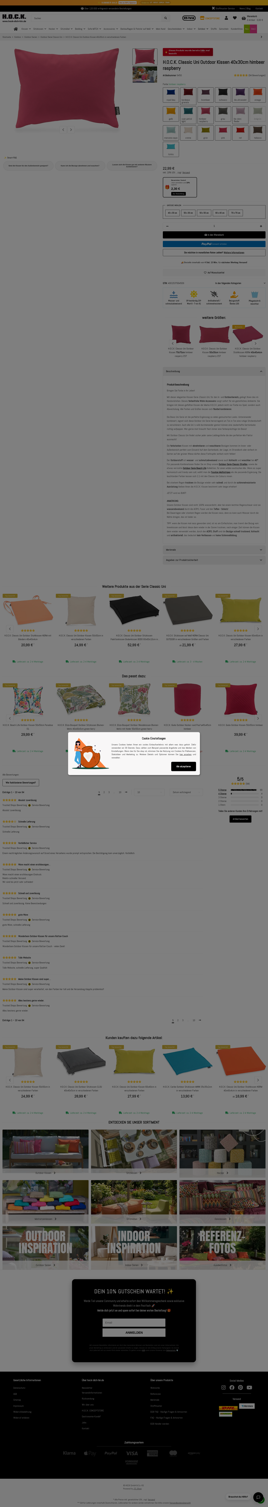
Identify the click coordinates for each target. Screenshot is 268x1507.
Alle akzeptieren (183, 766)
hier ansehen (186, 754)
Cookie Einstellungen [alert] (154, 738)
